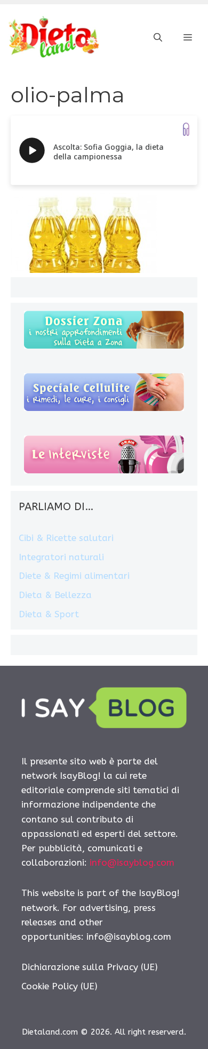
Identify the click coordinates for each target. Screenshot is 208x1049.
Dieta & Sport (49, 614)
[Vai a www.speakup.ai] (186, 129)
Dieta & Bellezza (55, 595)
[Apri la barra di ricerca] (158, 38)
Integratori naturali (61, 557)
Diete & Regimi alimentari (74, 575)
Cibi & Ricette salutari (66, 537)
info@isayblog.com (132, 862)
